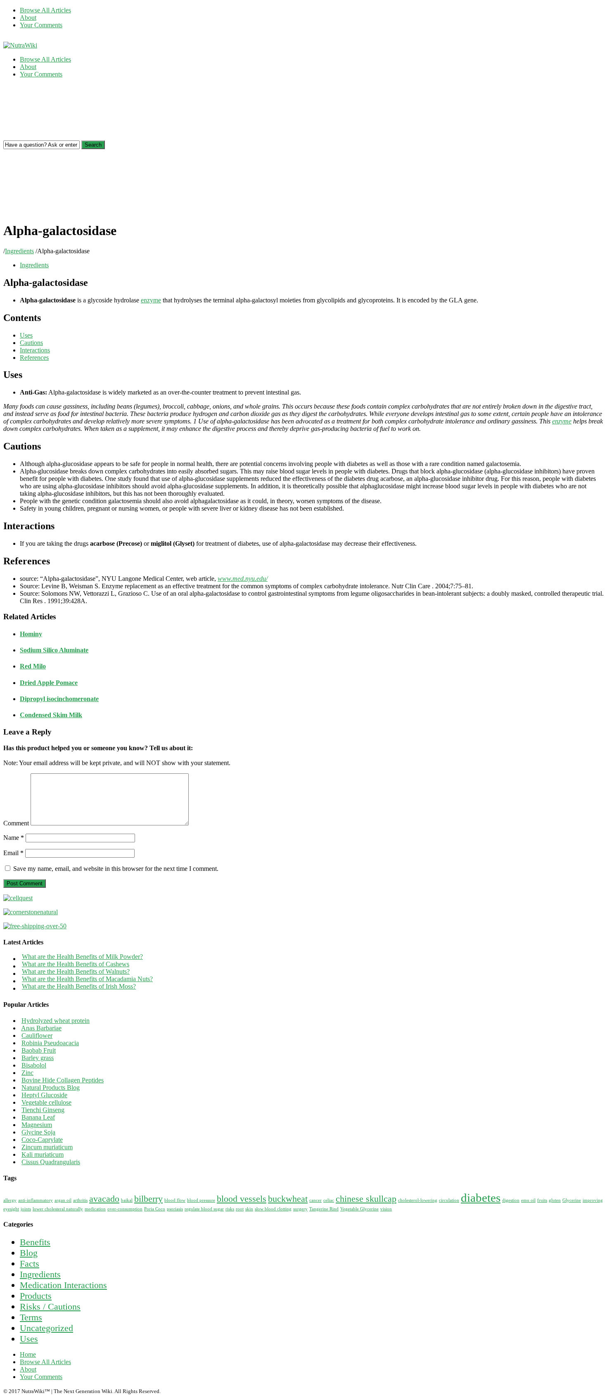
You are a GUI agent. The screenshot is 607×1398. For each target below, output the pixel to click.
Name (13, 837)
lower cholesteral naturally (58, 1209)
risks (229, 1209)
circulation (449, 1200)
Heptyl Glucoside (44, 1094)
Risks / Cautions (50, 1306)
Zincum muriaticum (47, 1147)
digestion (510, 1200)
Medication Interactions (63, 1285)
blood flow (174, 1200)
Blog (29, 1253)
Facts (29, 1263)
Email (13, 852)
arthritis (80, 1200)
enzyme (151, 300)
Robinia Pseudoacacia (50, 1042)
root (240, 1209)
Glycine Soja (38, 1132)
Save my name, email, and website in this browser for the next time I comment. (115, 868)
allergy (10, 1200)
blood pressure (201, 1200)
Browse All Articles (45, 10)
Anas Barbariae (41, 1028)
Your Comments (41, 25)
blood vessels (241, 1199)
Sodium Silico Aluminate (54, 650)
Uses (29, 1339)
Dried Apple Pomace (49, 682)
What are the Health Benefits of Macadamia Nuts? (87, 978)
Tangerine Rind (324, 1209)
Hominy (31, 633)
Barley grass (37, 1057)
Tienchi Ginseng (42, 1109)
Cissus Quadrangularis (50, 1161)
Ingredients (19, 250)
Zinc (27, 1072)
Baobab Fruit (38, 1050)
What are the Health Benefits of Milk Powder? (82, 956)
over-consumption (124, 1209)
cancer (315, 1200)
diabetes (480, 1197)
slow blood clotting (273, 1209)
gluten (555, 1200)
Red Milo (33, 666)
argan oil (63, 1200)
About (28, 17)
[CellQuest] (18, 897)
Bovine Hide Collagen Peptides (62, 1080)
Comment (16, 823)
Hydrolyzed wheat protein (55, 1020)
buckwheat (288, 1199)
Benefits (35, 1242)
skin (249, 1209)
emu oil (528, 1200)
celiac (328, 1200)
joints (26, 1209)
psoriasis (175, 1209)
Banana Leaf (38, 1117)
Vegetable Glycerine (359, 1209)
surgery (300, 1209)
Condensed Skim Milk (51, 714)
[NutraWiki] (20, 45)
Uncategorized (46, 1328)
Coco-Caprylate (42, 1139)
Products (36, 1296)
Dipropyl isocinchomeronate (59, 698)
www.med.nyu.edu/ (243, 578)
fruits (542, 1200)
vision (386, 1209)
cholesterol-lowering (417, 1200)
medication (95, 1209)
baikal (127, 1200)
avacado (104, 1199)
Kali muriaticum (42, 1154)
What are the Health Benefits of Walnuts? (76, 971)
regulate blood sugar (204, 1209)
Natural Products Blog (50, 1087)
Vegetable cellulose (46, 1102)
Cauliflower (36, 1035)
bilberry (148, 1199)
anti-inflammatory (35, 1200)
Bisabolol (33, 1065)
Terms (31, 1317)
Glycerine (571, 1200)
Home (28, 1354)
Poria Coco (154, 1209)
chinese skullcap (366, 1199)
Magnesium (36, 1124)
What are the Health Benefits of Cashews (75, 964)
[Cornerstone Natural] (30, 911)
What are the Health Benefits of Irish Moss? (79, 986)
